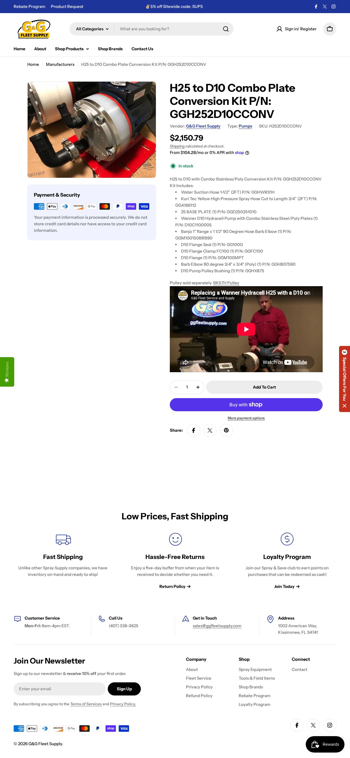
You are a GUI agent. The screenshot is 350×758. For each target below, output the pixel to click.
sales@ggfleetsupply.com (217, 625)
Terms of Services (86, 703)
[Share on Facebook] (193, 430)
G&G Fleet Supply (203, 126)
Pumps (245, 126)
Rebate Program (29, 6)
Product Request (67, 6)
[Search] (226, 29)
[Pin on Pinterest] (226, 430)
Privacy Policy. (123, 703)
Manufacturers (60, 64)
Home (33, 64)
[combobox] (151, 28)
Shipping (177, 146)
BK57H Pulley (226, 282)
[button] (344, 379)
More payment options (246, 418)
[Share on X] (210, 430)
